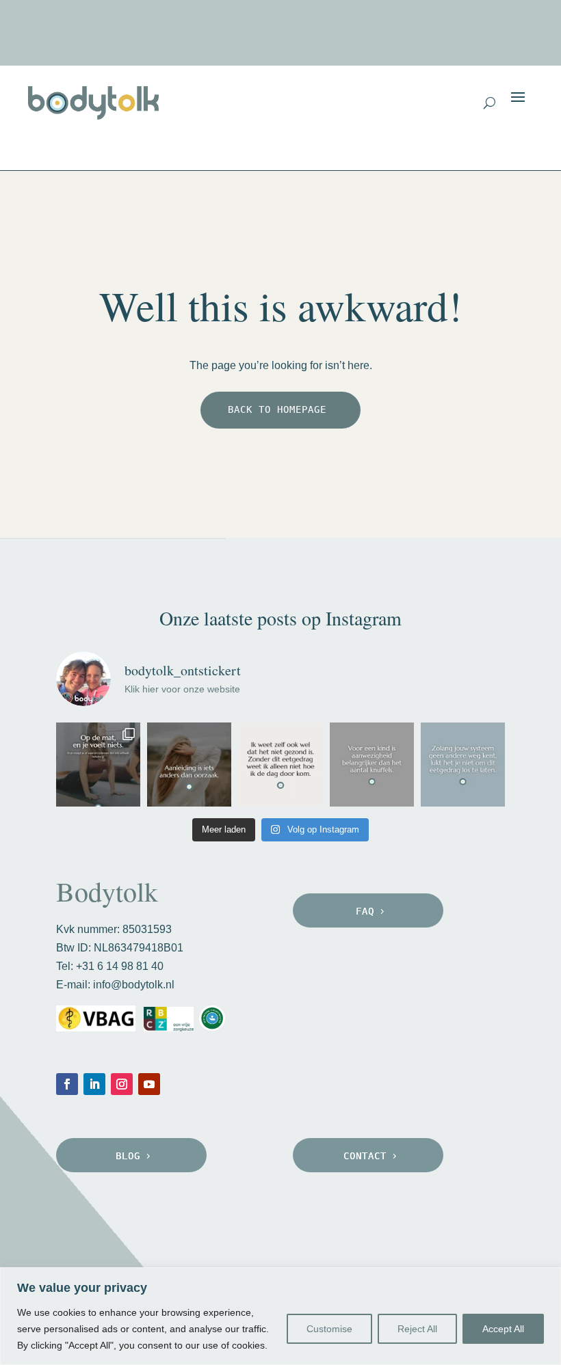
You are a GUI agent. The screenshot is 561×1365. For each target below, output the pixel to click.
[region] (280, 1316)
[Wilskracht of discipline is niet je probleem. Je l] (463, 764)
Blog (128, 1155)
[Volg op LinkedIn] (94, 1084)
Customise (329, 1328)
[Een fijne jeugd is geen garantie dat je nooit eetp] (372, 764)
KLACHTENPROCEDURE (330, 1258)
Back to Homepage (277, 409)
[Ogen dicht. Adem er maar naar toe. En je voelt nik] (98, 764)
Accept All (503, 1328)
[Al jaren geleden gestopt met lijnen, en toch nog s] (189, 764)
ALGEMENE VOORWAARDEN (120, 1258)
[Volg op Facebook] (67, 1084)
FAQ (365, 911)
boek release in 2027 (415, 36)
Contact (365, 1155)
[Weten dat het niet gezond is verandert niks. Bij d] (280, 764)
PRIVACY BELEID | (234, 1258)
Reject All (417, 1328)
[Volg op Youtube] (149, 1084)
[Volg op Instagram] (122, 1084)
